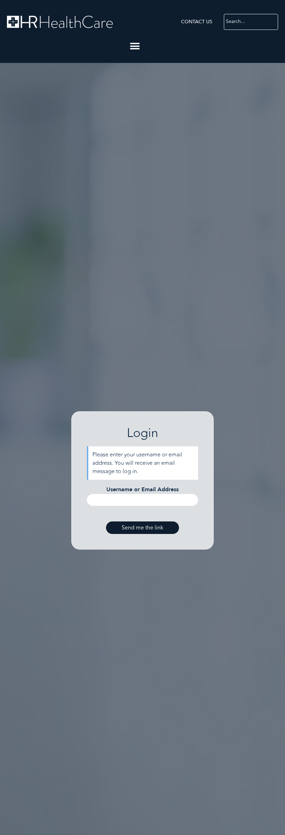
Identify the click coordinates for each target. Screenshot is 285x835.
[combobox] (245, 22)
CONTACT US (196, 21)
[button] (134, 46)
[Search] (272, 22)
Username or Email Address (142, 489)
